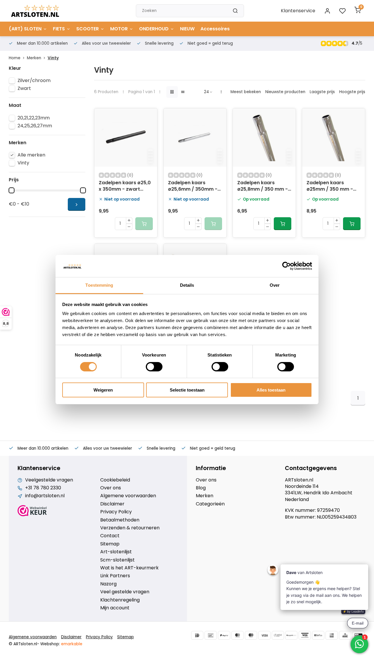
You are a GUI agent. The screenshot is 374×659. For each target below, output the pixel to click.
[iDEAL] (197, 635)
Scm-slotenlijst (117, 560)
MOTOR (119, 28)
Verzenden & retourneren (130, 528)
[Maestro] (251, 635)
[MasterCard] (237, 635)
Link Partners (115, 576)
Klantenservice (298, 10)
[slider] (11, 190)
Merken (34, 58)
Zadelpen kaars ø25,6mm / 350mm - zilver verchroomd (192, 187)
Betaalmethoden (119, 520)
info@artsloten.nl (45, 496)
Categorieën (210, 504)
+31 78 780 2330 (43, 488)
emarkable (71, 644)
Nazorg (108, 584)
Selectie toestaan (187, 389)
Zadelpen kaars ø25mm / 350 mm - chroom (330, 187)
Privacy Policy (116, 512)
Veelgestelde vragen (49, 480)
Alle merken (31, 155)
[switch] (154, 366)
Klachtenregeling (120, 600)
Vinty (53, 58)
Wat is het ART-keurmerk (129, 568)
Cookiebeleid (115, 480)
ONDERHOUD (154, 28)
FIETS (59, 28)
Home (14, 58)
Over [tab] (275, 285)
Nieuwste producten (285, 92)
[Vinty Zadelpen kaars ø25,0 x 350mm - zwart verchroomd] (125, 137)
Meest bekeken (246, 92)
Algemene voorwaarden (128, 496)
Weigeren (103, 389)
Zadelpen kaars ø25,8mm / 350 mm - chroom (262, 187)
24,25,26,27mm (35, 126)
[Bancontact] (211, 635)
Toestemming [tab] (99, 285)
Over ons (110, 488)
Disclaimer (112, 504)
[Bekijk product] (282, 223)
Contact (110, 536)
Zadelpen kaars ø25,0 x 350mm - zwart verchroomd (125, 187)
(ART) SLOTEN (25, 28)
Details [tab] (187, 285)
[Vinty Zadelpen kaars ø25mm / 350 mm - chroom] (333, 137)
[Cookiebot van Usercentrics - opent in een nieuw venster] (286, 266)
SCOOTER (87, 28)
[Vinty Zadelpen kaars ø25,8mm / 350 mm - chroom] (264, 137)
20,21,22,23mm (34, 118)
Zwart (24, 88)
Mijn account (114, 608)
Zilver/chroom (34, 80)
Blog (201, 488)
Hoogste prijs (352, 92)
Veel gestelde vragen (124, 592)
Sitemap (110, 544)
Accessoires (215, 28)
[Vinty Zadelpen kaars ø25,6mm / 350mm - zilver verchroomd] (195, 137)
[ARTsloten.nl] (35, 11)
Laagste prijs (322, 92)
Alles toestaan (271, 389)
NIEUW (187, 28)
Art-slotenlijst (116, 552)
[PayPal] (224, 635)
